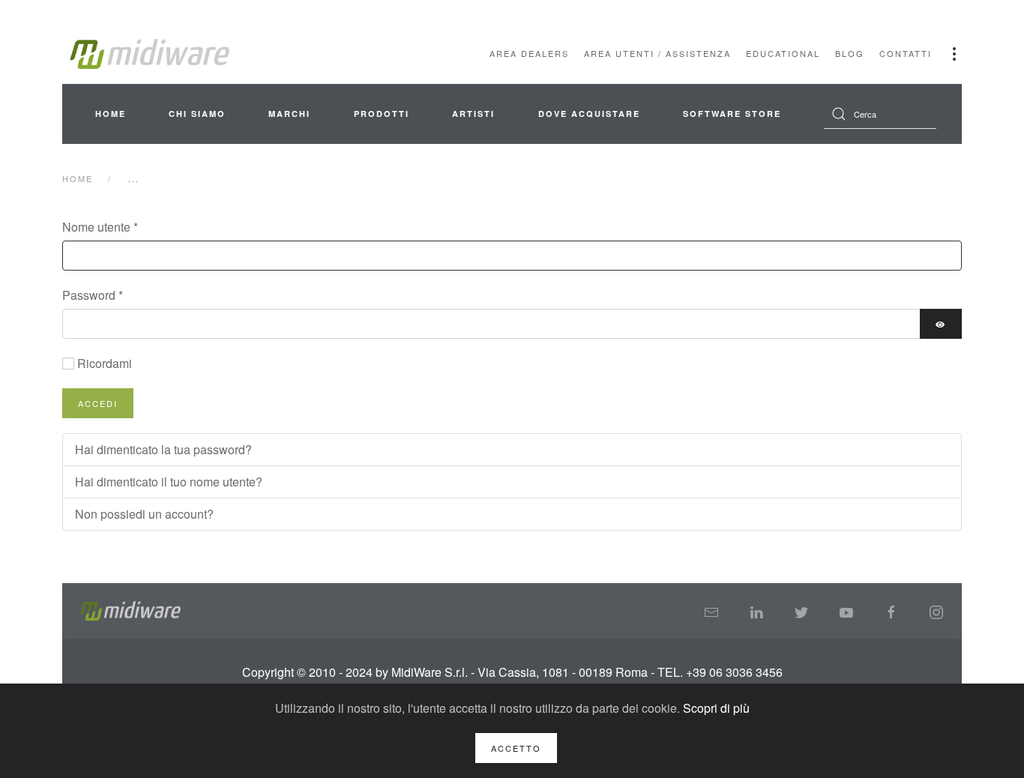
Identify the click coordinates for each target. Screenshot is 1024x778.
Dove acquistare (589, 113)
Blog (849, 53)
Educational (783, 53)
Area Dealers (529, 53)
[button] (954, 53)
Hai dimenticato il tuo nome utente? (168, 481)
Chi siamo (197, 113)
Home (110, 113)
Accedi (98, 403)
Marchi (289, 113)
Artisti (473, 113)
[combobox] (880, 114)
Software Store (732, 113)
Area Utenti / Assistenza (657, 53)
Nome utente (100, 226)
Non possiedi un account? (144, 513)
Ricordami (104, 363)
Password (92, 295)
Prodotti (381, 113)
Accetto (516, 748)
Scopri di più (716, 708)
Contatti (905, 53)
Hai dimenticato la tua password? (163, 449)
